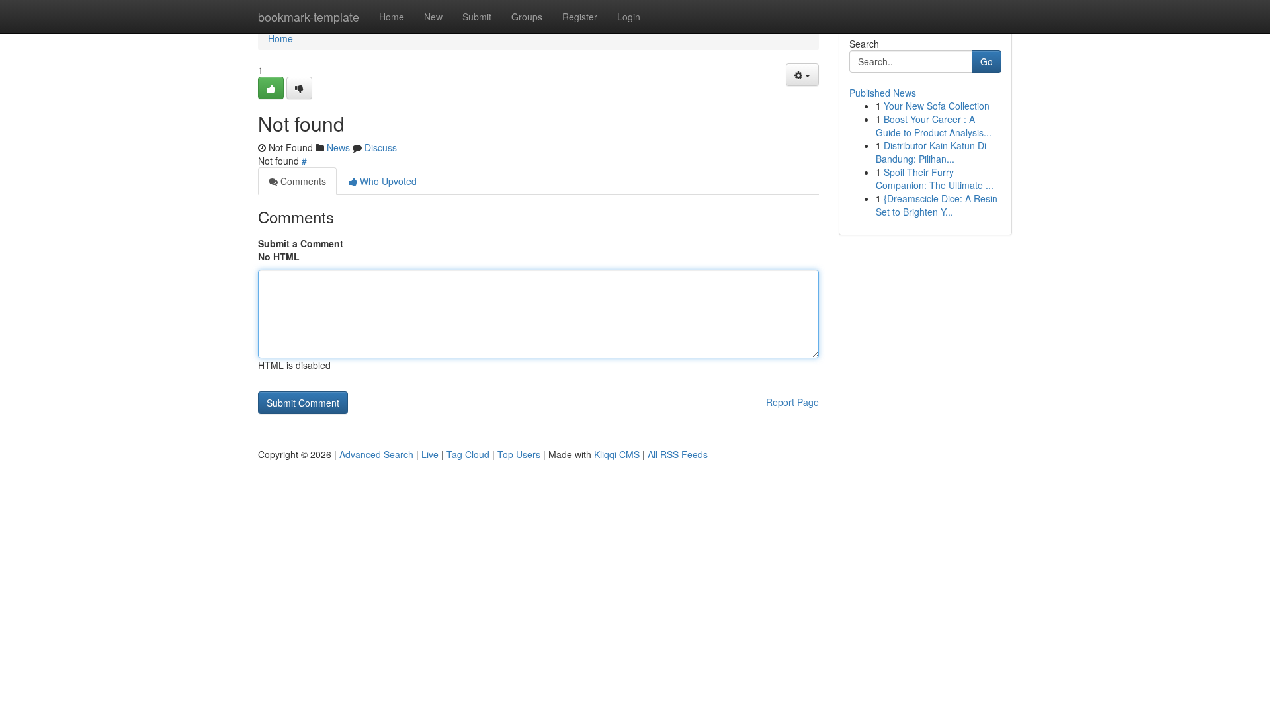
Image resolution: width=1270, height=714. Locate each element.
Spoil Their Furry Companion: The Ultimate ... (935, 178)
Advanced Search (376, 454)
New (433, 16)
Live (430, 454)
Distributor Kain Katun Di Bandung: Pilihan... (931, 152)
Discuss (380, 147)
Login (628, 16)
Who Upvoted (387, 181)
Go (986, 61)
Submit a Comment (300, 243)
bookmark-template (308, 16)
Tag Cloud (467, 454)
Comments (302, 181)
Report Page (792, 402)
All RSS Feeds (678, 454)
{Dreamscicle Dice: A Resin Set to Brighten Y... (936, 205)
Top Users (518, 454)
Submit (476, 16)
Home (391, 16)
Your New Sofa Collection (937, 105)
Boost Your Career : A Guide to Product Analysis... (934, 125)
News (338, 147)
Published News (882, 92)
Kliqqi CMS (617, 454)
